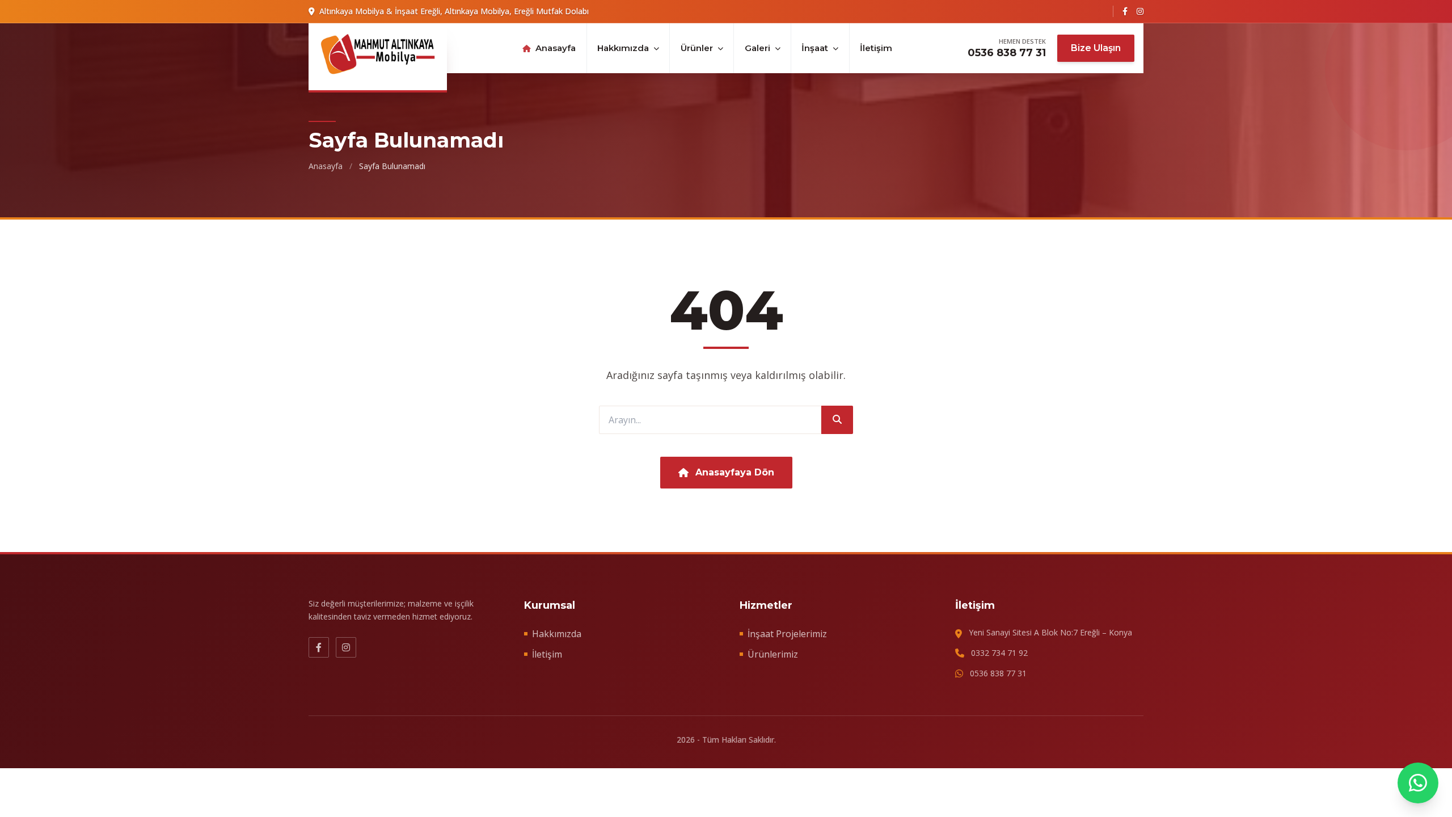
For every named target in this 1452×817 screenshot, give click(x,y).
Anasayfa (555, 48)
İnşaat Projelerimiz (787, 634)
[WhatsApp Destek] (1418, 783)
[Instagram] (1140, 11)
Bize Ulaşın (1096, 48)
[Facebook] (1125, 11)
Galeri (757, 48)
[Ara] (837, 420)
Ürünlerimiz (773, 654)
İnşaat (814, 48)
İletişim (876, 48)
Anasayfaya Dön (734, 472)
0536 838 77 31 (1007, 53)
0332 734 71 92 (999, 652)
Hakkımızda (623, 48)
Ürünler (697, 48)
